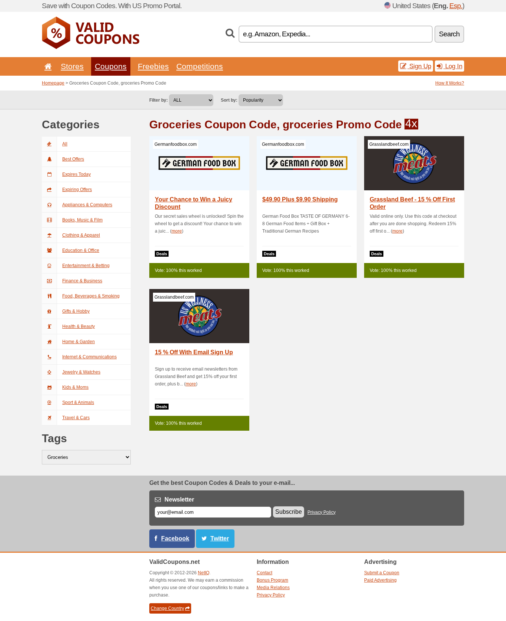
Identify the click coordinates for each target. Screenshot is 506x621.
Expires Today (76, 174)
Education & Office (80, 250)
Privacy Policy (321, 512)
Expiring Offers (77, 189)
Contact (264, 572)
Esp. (455, 6)
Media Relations (273, 587)
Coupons (111, 66)
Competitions (199, 66)
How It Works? (449, 83)
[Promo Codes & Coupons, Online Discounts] (90, 47)
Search (449, 34)
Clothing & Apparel (81, 235)
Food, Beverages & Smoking (91, 296)
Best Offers (73, 159)
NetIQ (203, 572)
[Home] (46, 66)
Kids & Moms (75, 387)
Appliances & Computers (87, 204)
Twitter (219, 538)
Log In (452, 66)
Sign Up (419, 66)
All (64, 144)
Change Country (167, 608)
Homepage (53, 83)
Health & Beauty (78, 326)
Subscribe (288, 512)
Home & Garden (78, 341)
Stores (72, 66)
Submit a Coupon (381, 572)
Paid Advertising (380, 580)
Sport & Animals (78, 402)
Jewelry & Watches (81, 372)
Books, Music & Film (82, 220)
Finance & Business (82, 280)
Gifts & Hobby (76, 311)
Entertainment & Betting (86, 265)
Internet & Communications (89, 356)
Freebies (153, 66)
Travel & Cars (76, 417)
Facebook (175, 538)
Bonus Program (272, 580)
